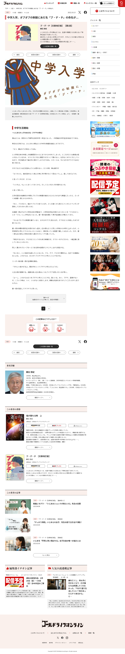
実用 (94, 36)
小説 (12, 8)
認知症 (113, 111)
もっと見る (46, 555)
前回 (35, 55)
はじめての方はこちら (58, 633)
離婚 (102, 111)
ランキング (50, 3)
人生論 (95, 47)
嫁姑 (107, 111)
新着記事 (63, 3)
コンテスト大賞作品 (99, 93)
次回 (56, 55)
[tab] (121, 3)
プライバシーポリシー (61, 642)
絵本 (108, 98)
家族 (103, 98)
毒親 (108, 102)
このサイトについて (107, 11)
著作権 (51, 642)
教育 (111, 116)
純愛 (94, 98)
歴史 (103, 102)
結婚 (109, 107)
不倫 (97, 111)
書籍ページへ (39, 447)
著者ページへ (39, 397)
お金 (113, 98)
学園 (104, 107)
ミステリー (103, 89)
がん (94, 116)
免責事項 (44, 642)
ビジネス (95, 42)
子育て (106, 116)
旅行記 (115, 107)
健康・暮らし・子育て (100, 52)
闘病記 (99, 116)
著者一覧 (91, 633)
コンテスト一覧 (91, 3)
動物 (98, 102)
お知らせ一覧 (77, 633)
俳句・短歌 (96, 63)
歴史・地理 (96, 68)
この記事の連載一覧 (49, 46)
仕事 (114, 93)
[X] (79, 12)
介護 (98, 98)
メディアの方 (72, 642)
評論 (94, 74)
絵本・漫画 (96, 58)
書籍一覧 (76, 3)
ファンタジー (97, 107)
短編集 (109, 93)
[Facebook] (85, 12)
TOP (6, 8)
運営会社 (80, 642)
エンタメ (95, 89)
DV (93, 111)
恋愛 (94, 102)
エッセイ (95, 26)
